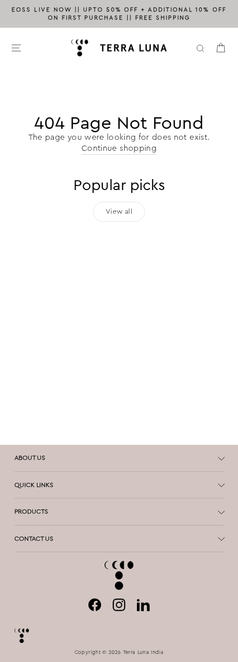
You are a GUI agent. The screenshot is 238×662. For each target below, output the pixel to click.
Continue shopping (119, 148)
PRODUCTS (31, 511)
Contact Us (33, 538)
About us (29, 457)
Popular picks (119, 185)
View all (119, 211)
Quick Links (33, 484)
